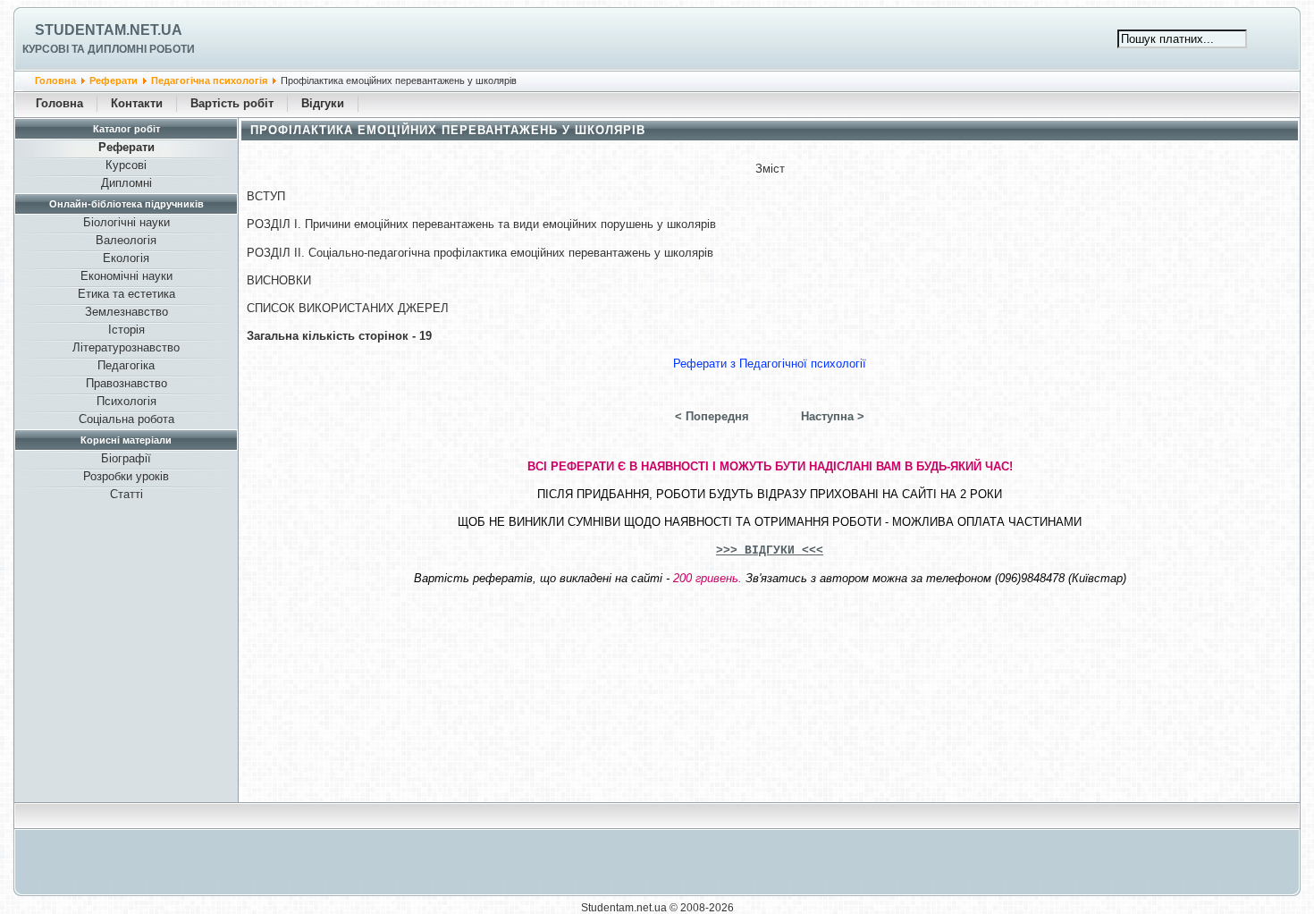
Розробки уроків (126, 476)
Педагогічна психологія (209, 80)
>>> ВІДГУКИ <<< (769, 550)
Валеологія (126, 240)
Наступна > (832, 416)
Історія (126, 329)
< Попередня (712, 416)
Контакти (137, 103)
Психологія (126, 401)
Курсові (126, 165)
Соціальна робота (126, 419)
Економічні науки (126, 276)
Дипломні (126, 183)
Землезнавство (126, 311)
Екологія (126, 258)
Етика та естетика (126, 293)
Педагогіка (126, 365)
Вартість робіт (232, 103)
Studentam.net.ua (108, 30)
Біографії (126, 458)
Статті (126, 494)
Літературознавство (126, 347)
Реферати (113, 80)
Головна (55, 80)
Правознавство (126, 383)
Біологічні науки (126, 222)
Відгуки (322, 103)
